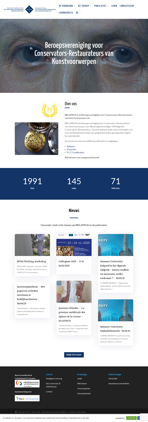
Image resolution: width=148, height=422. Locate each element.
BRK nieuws (82, 383)
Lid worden (112, 378)
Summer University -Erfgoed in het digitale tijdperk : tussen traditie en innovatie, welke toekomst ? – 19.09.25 (114, 270)
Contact (49, 391)
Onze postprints (83, 388)
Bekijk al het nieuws (74, 355)
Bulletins (71, 146)
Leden (79, 378)
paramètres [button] (120, 418)
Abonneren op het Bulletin (118, 383)
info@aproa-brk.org (54, 378)
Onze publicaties (84, 393)
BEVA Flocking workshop (31, 261)
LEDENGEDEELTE (66, 13)
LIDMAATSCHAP (127, 6)
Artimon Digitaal (60, 412)
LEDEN (114, 6)
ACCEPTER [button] (131, 418)
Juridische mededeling (77, 412)
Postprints (71, 149)
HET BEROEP (83, 6)
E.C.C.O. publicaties (75, 152)
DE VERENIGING (66, 6)
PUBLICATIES (100, 6)
